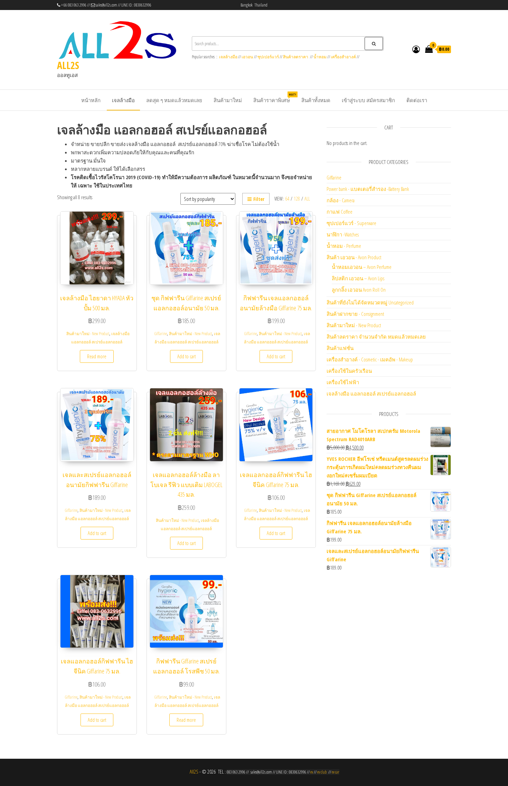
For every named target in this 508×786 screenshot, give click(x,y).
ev (311, 772)
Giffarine (160, 334)
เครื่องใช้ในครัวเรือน (349, 370)
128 (297, 198)
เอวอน (247, 57)
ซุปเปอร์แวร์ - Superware (351, 223)
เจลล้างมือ (228, 57)
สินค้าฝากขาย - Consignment (355, 313)
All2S (194, 771)
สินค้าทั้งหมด (315, 100)
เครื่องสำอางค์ (343, 57)
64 (287, 198)
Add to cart (186, 356)
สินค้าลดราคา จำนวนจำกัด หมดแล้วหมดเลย (376, 336)
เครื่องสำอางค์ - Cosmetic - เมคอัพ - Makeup (370, 359)
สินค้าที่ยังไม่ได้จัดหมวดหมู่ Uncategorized (370, 302)
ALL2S (68, 65)
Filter (258, 199)
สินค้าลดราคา (295, 57)
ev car (335, 772)
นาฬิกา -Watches (343, 234)
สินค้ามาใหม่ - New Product (87, 334)
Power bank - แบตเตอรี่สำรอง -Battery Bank (368, 188)
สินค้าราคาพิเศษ (274, 98)
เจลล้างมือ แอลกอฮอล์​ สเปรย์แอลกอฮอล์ (371, 393)
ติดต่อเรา (416, 100)
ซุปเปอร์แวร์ (268, 57)
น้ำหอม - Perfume (344, 245)
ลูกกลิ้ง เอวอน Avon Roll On (359, 289)
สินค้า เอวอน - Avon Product (354, 257)
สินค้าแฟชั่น (340, 348)
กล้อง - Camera (341, 200)
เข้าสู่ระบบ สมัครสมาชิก (368, 100)
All (307, 198)
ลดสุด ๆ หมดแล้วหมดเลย (174, 100)
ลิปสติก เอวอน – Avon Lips (358, 278)
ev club (322, 772)
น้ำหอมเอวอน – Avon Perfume (362, 266)
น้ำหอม (320, 57)
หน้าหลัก (91, 100)
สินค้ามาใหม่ (228, 100)
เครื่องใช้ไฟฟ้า (343, 382)
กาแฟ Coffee (339, 211)
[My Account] (416, 49)
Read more (96, 356)
